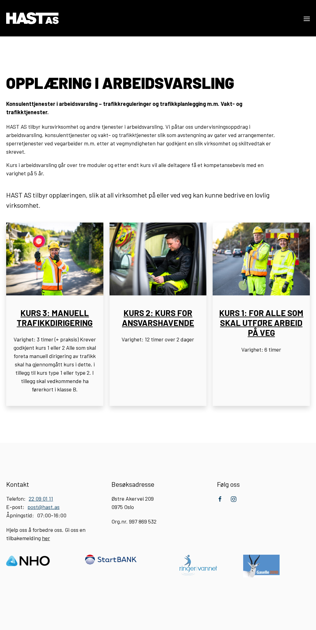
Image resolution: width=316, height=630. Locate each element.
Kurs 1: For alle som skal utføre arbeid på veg (261, 323)
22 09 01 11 (41, 498)
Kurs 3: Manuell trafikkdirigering (55, 318)
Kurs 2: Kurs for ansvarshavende (158, 318)
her (46, 538)
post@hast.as (43, 506)
